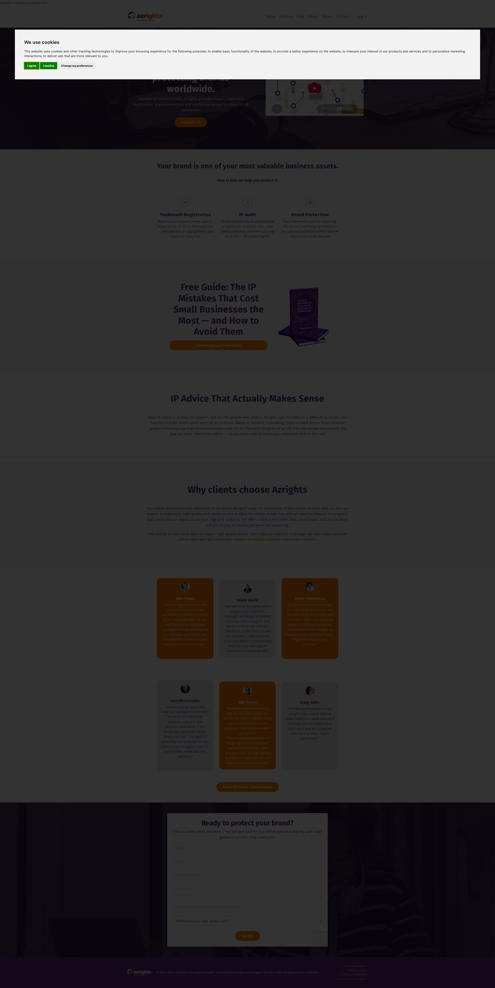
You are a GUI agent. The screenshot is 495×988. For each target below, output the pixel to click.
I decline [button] (48, 65)
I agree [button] (31, 65)
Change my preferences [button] (77, 65)
